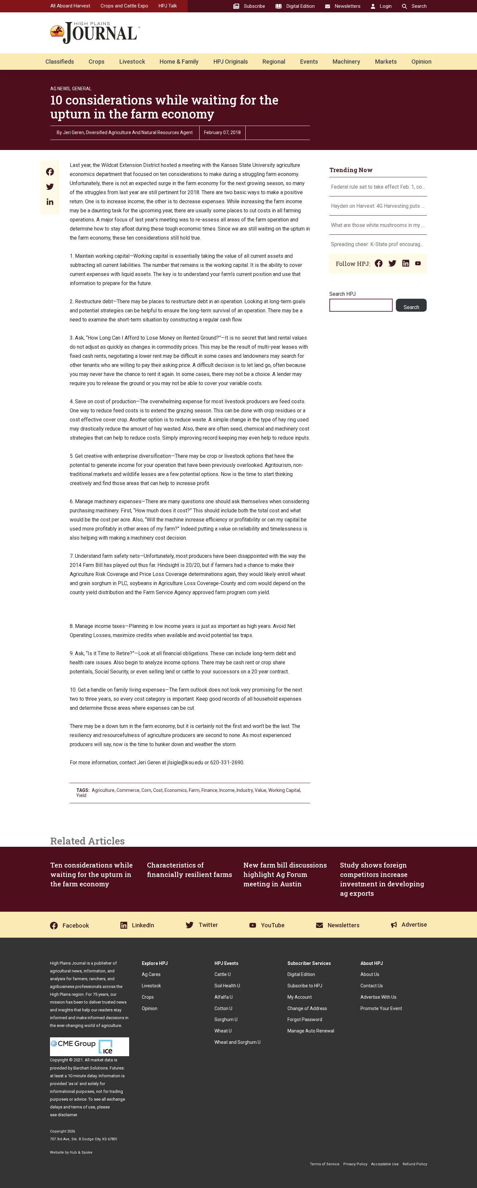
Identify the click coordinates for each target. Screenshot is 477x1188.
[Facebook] (50, 173)
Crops (96, 61)
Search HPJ (342, 294)
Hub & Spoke (81, 1152)
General (82, 88)
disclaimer (67, 1114)
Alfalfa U (223, 997)
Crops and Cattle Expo (124, 6)
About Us (370, 974)
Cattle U (222, 974)
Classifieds (59, 61)
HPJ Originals (231, 61)
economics (176, 790)
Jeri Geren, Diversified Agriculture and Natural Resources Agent (128, 132)
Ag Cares (151, 974)
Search (411, 307)
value (260, 790)
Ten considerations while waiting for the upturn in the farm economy (91, 874)
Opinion (421, 61)
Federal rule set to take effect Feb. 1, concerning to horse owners (378, 187)
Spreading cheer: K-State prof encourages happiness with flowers (378, 244)
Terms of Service (324, 1164)
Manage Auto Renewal (310, 1030)
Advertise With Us (379, 997)
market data (102, 1059)
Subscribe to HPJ (304, 985)
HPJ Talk (168, 6)
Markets (386, 61)
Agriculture (103, 790)
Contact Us (372, 985)
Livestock (132, 61)
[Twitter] (50, 187)
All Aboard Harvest (70, 6)
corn (146, 790)
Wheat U (223, 1030)
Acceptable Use (385, 1164)
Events (309, 61)
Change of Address (307, 1008)
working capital (284, 790)
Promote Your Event (381, 1008)
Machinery (346, 61)
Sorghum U (226, 1019)
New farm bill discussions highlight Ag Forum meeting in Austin (285, 874)
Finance (209, 790)
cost (158, 790)
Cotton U (223, 1008)
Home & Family (179, 61)
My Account (299, 997)
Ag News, (60, 88)
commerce (128, 790)
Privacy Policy (355, 1164)
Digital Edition (301, 974)
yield (81, 795)
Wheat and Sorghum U (237, 1042)
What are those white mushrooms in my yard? (378, 225)
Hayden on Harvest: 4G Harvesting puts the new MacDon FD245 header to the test (378, 206)
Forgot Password (304, 1019)
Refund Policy (415, 1164)
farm (194, 790)
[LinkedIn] (50, 202)
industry (245, 790)
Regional (274, 61)
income (227, 790)
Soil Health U (227, 985)
